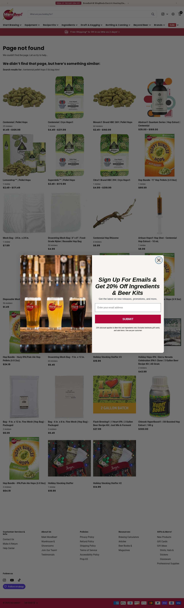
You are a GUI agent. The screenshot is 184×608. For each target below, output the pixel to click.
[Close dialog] (158, 260)
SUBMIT (127, 319)
